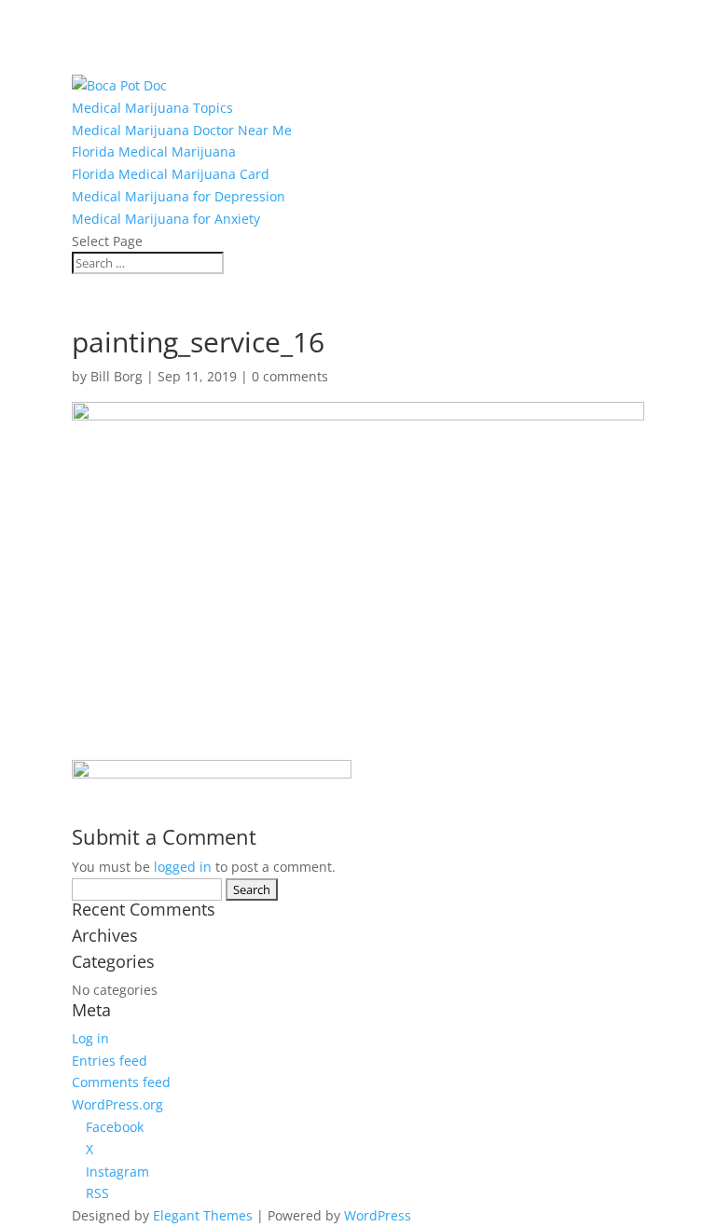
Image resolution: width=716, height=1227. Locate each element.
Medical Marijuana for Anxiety (166, 218)
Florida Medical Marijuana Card (170, 174)
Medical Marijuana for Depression (178, 196)
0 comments (290, 376)
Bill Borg (116, 376)
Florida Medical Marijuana (154, 151)
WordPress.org (117, 1104)
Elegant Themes (203, 1215)
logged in (183, 866)
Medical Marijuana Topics (152, 108)
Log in (90, 1038)
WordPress (377, 1215)
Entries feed (109, 1060)
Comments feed (121, 1082)
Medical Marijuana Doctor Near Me (182, 130)
